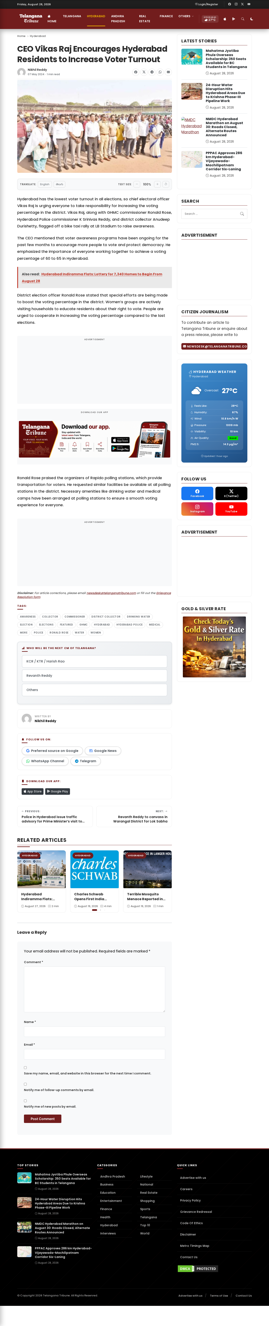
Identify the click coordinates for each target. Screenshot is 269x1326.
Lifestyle (146, 1176)
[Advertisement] (94, 372)
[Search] (243, 19)
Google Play (59, 791)
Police (38, 632)
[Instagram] (236, 4)
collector (50, 616)
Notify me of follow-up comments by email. (59, 1090)
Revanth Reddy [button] (39, 675)
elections (46, 624)
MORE (24, 632)
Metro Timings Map (194, 1246)
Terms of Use (219, 1296)
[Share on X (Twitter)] (144, 72)
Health (105, 1217)
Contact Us (189, 1257)
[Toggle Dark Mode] (252, 19)
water (79, 632)
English (44, 184)
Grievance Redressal (196, 1212)
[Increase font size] (157, 184)
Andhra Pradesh (118, 18)
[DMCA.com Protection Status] (214, 1268)
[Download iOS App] (225, 19)
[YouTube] (249, 4)
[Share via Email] (168, 72)
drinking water (138, 616)
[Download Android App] (234, 19)
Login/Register (208, 4)
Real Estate (144, 18)
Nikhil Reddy (37, 70)
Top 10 (145, 1225)
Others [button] (184, 16)
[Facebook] (230, 4)
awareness (28, 616)
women (96, 632)
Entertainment (111, 1201)
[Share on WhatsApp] (160, 72)
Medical (154, 624)
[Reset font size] (165, 184)
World (144, 1233)
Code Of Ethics (191, 1223)
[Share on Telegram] (152, 72)
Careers (186, 1189)
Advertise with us (193, 1178)
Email (29, 1045)
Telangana (72, 16)
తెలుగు (59, 184)
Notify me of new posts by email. (50, 1106)
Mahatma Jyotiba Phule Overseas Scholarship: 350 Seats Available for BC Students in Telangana (226, 58)
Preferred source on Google (54, 751)
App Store (34, 791)
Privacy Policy (190, 1200)
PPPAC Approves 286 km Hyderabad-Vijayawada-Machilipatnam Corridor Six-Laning (224, 161)
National (146, 1184)
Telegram (88, 761)
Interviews (108, 1233)
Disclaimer (188, 1234)
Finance (166, 16)
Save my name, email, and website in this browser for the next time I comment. (87, 1073)
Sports (145, 1209)
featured (66, 624)
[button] (165, 881)
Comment (33, 962)
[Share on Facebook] (135, 72)
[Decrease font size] (136, 184)
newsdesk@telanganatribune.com (111, 593)
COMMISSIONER (75, 616)
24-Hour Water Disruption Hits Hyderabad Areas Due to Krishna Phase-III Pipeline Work (225, 93)
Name (30, 1022)
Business (106, 1184)
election (26, 624)
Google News (105, 751)
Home (52, 21)
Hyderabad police (129, 624)
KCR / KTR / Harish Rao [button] (45, 661)
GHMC (83, 624)
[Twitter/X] (242, 4)
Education (108, 1193)
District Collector (105, 616)
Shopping (147, 1201)
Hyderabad (96, 16)
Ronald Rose (59, 632)
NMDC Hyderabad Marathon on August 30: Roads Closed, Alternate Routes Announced (224, 127)
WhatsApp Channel (47, 761)
